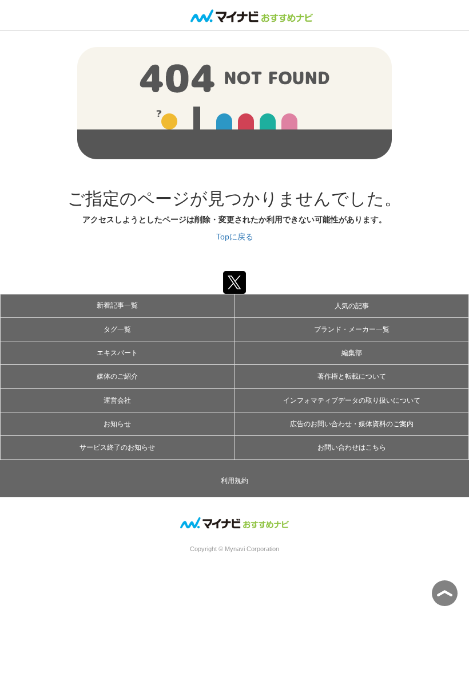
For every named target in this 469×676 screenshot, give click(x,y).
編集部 (351, 353)
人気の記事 (352, 306)
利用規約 (234, 481)
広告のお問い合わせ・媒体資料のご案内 (352, 424)
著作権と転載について (351, 376)
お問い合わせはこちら (351, 447)
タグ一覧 (117, 329)
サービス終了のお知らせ (117, 447)
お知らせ (117, 424)
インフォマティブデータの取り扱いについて (351, 400)
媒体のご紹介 (117, 376)
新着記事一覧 (117, 305)
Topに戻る (234, 236)
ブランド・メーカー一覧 (351, 329)
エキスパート (117, 353)
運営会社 (117, 400)
